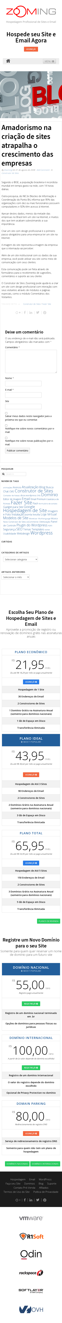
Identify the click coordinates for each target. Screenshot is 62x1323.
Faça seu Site (13, 1183)
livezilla (36, 514)
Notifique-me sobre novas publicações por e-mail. (29, 442)
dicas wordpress (28, 495)
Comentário (12, 347)
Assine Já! (31, 49)
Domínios (29, 1183)
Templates (38, 529)
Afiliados (43, 1187)
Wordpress (41, 533)
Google (29, 506)
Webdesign (23, 533)
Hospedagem (17, 1179)
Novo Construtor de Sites (14, 521)
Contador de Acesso (11, 495)
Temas (27, 529)
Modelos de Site (15, 517)
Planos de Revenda (49, 921)
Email (26, 499)
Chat (6, 491)
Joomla (28, 514)
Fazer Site (46, 304)
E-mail (9, 389)
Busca (49, 487)
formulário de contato (48, 503)
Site (7, 401)
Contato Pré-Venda (24, 1187)
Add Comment (43, 170)
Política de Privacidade (45, 1191)
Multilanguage (44, 518)
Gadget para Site (13, 507)
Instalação (18, 514)
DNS (39, 495)
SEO (19, 529)
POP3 (50, 526)
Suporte (51, 1183)
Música (54, 518)
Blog (42, 487)
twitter (47, 529)
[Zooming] (8, 61)
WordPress (45, 1179)
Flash (35, 503)
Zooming (8, 170)
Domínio (49, 495)
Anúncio (17, 487)
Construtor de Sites (10, 173)
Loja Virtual (49, 514)
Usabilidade (9, 533)
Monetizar (33, 518)
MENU (48, 61)
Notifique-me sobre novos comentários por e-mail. (30, 430)
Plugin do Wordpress (32, 525)
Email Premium (38, 499)
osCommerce (32, 521)
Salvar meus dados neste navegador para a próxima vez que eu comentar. (28, 417)
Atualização (30, 487)
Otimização (44, 521)
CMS (11, 491)
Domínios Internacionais (45, 1163)
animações (7, 487)
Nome (9, 378)
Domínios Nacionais (17, 1163)
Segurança (9, 529)
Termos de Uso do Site (17, 1191)
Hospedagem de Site (25, 510)
